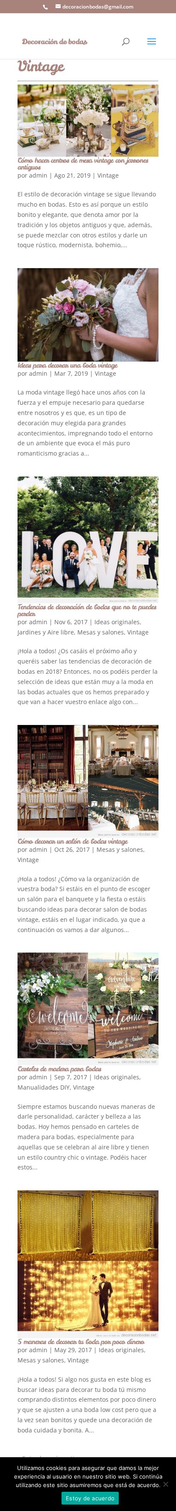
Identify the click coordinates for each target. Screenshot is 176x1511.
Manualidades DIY (44, 1087)
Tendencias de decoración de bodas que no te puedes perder (87, 610)
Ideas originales (117, 622)
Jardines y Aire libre (46, 632)
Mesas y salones (100, 632)
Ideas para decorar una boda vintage (67, 365)
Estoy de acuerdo (90, 1498)
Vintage (108, 175)
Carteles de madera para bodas (59, 1068)
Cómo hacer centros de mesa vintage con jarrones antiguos (83, 163)
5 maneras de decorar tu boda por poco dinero (81, 1341)
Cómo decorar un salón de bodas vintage (72, 841)
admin (38, 175)
